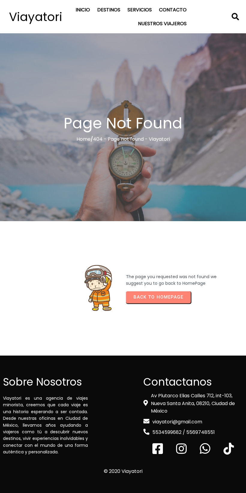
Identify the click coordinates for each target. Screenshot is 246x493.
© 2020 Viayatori (123, 471)
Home (83, 139)
